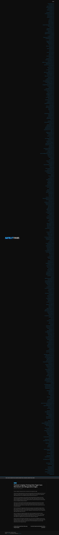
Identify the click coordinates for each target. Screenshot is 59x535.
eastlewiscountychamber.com (49, 202)
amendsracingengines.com (49, 364)
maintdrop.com (51, 49)
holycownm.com (51, 292)
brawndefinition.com (50, 210)
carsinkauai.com (51, 438)
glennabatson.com (51, 207)
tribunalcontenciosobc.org (49, 203)
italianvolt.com (51, 112)
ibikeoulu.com (52, 240)
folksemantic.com (51, 109)
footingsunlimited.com (50, 371)
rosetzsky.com (51, 229)
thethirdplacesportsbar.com (49, 411)
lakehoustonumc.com (50, 345)
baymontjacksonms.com (50, 274)
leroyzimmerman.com (50, 450)
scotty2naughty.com (50, 234)
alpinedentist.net (51, 54)
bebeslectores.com (51, 77)
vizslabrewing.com (51, 114)
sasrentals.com (51, 137)
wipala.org (52, 174)
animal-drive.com (51, 323)
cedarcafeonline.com (50, 14)
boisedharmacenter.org (50, 172)
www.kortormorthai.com (50, 365)
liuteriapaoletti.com (51, 279)
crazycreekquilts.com (50, 213)
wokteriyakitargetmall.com (49, 143)
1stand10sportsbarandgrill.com (49, 129)
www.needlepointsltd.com (50, 378)
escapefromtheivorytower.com (49, 89)
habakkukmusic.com (50, 346)
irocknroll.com (51, 104)
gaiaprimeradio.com (51, 257)
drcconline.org (51, 303)
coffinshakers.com (51, 242)
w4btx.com (52, 130)
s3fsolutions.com (51, 87)
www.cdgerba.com (51, 420)
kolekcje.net (52, 158)
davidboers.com (51, 340)
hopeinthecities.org (51, 180)
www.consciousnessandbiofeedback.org (47, 403)
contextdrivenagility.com (50, 239)
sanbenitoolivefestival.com (49, 185)
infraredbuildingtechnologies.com (48, 81)
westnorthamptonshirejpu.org (49, 64)
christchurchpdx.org (50, 215)
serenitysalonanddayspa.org (49, 13)
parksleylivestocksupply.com (49, 170)
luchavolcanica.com (51, 290)
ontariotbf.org (51, 34)
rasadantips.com (51, 19)
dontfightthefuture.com (50, 94)
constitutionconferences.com (49, 315)
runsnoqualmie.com (51, 373)
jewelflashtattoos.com (50, 42)
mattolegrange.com (51, 262)
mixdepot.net (52, 398)
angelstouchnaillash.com (50, 132)
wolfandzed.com (51, 394)
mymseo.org (52, 460)
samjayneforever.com (50, 433)
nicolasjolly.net (51, 222)
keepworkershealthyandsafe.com (48, 37)
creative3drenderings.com (50, 336)
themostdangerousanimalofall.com (48, 198)
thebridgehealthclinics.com (49, 331)
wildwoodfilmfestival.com (50, 63)
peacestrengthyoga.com (50, 360)
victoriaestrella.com (51, 297)
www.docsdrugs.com (50, 374)
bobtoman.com (51, 51)
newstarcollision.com (50, 135)
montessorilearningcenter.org (49, 430)
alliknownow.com (51, 200)
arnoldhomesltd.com (50, 96)
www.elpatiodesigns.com (50, 416)
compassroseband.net (50, 320)
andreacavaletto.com (50, 169)
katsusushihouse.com (50, 225)
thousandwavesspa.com (50, 298)
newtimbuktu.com (51, 21)
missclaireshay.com (51, 3)
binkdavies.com (51, 214)
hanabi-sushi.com (51, 393)
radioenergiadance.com (50, 56)
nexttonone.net (51, 348)
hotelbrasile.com (51, 66)
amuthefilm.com (51, 219)
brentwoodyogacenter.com (49, 385)
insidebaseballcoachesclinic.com (49, 436)
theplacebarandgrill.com (50, 304)
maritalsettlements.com (50, 272)
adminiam (21, 488)
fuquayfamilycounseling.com (49, 456)
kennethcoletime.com (50, 248)
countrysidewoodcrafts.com (49, 32)
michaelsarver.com (51, 139)
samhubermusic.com (50, 473)
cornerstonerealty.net (50, 401)
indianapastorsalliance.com (49, 309)
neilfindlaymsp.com (51, 300)
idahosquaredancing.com (50, 107)
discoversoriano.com (50, 189)
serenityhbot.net (51, 349)
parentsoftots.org (51, 335)
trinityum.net (52, 409)
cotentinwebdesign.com (50, 73)
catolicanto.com (51, 159)
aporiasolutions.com (50, 328)
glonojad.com (52, 230)
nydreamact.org (51, 39)
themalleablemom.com (50, 247)
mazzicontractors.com (50, 410)
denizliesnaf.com (51, 314)
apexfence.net (52, 474)
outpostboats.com (51, 178)
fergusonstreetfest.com (50, 431)
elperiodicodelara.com (50, 6)
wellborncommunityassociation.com (48, 62)
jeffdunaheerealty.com (50, 359)
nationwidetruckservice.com (49, 293)
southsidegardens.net (50, 408)
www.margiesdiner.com (50, 375)
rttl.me (53, 465)
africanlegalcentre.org (50, 224)
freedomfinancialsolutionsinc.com (48, 361)
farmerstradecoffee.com (50, 338)
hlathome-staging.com (50, 142)
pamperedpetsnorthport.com (49, 122)
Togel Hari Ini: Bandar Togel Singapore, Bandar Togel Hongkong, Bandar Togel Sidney (20, 477)
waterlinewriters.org (51, 333)
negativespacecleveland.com (49, 278)
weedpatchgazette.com (50, 118)
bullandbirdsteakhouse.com (49, 379)
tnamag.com (52, 324)
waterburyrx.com (51, 305)
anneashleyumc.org (51, 368)
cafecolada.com (51, 188)
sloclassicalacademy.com (50, 204)
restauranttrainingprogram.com (49, 148)
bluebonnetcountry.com (50, 46)
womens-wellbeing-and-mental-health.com (47, 153)
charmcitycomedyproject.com (49, 237)
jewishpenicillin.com (51, 150)
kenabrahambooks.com (50, 217)
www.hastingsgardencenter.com (49, 405)
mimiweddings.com (51, 468)
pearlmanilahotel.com (50, 48)
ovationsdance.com (51, 155)
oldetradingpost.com (50, 74)
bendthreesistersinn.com (50, 283)
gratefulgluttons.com (50, 182)
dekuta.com (52, 395)
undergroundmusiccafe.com (49, 471)
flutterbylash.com (51, 444)
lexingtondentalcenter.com (49, 144)
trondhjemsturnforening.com (49, 424)
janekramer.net (51, 253)
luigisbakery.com (51, 391)
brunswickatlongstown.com (49, 250)
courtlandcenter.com (50, 299)
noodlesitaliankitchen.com (50, 38)
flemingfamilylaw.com (50, 453)
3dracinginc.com (51, 195)
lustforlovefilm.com (51, 220)
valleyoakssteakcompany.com (49, 310)
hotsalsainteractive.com (50, 12)
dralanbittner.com (51, 115)
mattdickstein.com (51, 343)
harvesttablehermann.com (49, 82)
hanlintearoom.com (51, 445)
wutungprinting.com (50, 270)
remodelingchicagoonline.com (49, 384)
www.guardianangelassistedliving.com (48, 423)
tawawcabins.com (51, 108)
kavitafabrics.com (51, 289)
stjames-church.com (50, 233)
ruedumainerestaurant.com (49, 228)
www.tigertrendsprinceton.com (49, 354)
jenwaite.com (52, 448)
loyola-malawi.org (51, 175)
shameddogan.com (51, 334)
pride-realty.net (51, 441)
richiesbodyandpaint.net (50, 7)
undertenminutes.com (50, 17)
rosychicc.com (51, 177)
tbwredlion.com (51, 426)
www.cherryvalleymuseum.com (49, 72)
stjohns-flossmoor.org (50, 284)
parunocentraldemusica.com (49, 421)
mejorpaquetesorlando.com (49, 128)
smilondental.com (51, 134)
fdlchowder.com (51, 376)
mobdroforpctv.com (51, 183)
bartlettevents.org (51, 68)
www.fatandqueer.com (50, 366)
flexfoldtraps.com (51, 363)
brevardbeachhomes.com (50, 88)
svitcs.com (52, 318)
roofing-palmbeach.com (50, 93)
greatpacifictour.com (50, 295)
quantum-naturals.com (50, 429)
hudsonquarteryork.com (50, 418)
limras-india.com (51, 4)
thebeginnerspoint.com (50, 190)
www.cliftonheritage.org (50, 381)
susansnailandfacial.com (50, 351)
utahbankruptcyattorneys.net (49, 103)
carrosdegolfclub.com (50, 83)
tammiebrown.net (51, 258)
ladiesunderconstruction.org (49, 76)
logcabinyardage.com (50, 339)
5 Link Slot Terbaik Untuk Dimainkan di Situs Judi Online (38, 527)
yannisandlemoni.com (50, 117)
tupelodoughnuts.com (50, 124)
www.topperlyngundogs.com (49, 356)
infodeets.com (51, 11)
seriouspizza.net (51, 319)
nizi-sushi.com (51, 254)
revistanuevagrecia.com (50, 232)
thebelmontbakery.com (50, 29)
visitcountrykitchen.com (50, 265)
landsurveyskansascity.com (49, 369)
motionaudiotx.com (51, 464)
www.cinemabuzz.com (50, 396)
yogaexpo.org (52, 167)
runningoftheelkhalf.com (50, 358)
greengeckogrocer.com (50, 140)
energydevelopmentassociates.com (48, 84)
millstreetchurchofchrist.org (49, 439)
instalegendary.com (51, 36)
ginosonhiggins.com (51, 269)
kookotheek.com (51, 57)
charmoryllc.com (51, 194)
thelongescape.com (51, 260)
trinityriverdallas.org (50, 162)
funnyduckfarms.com (50, 446)
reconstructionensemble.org (49, 288)
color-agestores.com (50, 173)
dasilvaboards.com (51, 205)
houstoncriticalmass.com (50, 197)
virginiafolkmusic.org (50, 154)
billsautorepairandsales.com (49, 428)
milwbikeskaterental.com (50, 273)
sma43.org (52, 383)
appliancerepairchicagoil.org (49, 33)
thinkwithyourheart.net (50, 102)
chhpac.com (52, 461)
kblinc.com (52, 119)
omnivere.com (51, 18)
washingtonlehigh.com (50, 390)
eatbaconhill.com (51, 23)
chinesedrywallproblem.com (49, 282)
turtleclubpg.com (51, 294)
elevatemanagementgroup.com (49, 449)
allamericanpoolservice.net (49, 149)
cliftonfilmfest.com (51, 98)
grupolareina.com (51, 71)
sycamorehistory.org (50, 400)
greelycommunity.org (50, 227)
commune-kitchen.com (50, 218)
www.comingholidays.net (50, 192)
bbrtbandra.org (51, 44)
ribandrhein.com (51, 157)
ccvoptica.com (51, 389)
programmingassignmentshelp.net (48, 24)
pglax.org (52, 277)
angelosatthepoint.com (50, 308)
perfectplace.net (51, 163)
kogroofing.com (51, 53)
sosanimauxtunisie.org (50, 52)
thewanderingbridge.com (50, 245)
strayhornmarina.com (50, 208)
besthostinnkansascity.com (49, 469)
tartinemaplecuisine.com (50, 252)
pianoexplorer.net (51, 406)
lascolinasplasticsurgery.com (49, 380)
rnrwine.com (52, 454)
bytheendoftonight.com (50, 179)
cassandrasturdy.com (50, 184)
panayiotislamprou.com (50, 58)
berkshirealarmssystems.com (49, 113)
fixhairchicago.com (51, 313)
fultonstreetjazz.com (50, 67)
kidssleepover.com (51, 26)
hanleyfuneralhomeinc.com (49, 127)
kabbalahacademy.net (50, 133)
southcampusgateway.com (49, 59)
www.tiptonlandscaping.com (49, 386)
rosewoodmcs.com (51, 399)
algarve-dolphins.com (50, 267)
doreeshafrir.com (51, 235)
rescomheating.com (51, 466)
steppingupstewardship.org (49, 388)
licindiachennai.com (51, 8)
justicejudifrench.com (50, 244)
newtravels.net (51, 27)
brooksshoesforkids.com (50, 325)
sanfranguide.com (51, 193)
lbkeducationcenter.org (50, 160)
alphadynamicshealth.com (50, 443)
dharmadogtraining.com (50, 463)
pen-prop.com (51, 353)
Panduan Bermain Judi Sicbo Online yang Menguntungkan (20, 527)
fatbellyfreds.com (51, 415)
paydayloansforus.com (50, 28)
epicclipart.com (51, 47)
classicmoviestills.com (50, 187)
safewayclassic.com (51, 31)
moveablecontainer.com (50, 69)
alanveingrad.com (51, 268)
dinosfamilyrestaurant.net (50, 79)
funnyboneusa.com (51, 285)
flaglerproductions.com (50, 209)
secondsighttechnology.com (49, 138)
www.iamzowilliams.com (50, 404)
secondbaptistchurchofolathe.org (48, 459)
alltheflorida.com (51, 435)
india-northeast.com (50, 92)
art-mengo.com (51, 255)
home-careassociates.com (50, 168)
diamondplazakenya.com (50, 425)
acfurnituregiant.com (50, 16)
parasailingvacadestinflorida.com (48, 440)
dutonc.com (52, 259)
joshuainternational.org (50, 350)
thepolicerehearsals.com (50, 199)
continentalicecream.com (50, 212)
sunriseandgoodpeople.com (49, 280)
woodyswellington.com (50, 414)
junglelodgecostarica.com (50, 263)
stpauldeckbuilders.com (50, 370)
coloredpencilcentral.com (50, 97)
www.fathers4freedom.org (50, 355)
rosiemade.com (51, 123)
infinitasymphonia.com (50, 223)
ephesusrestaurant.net (50, 413)
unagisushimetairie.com (50, 41)
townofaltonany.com (50, 275)
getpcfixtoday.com (51, 43)
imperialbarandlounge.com (49, 99)
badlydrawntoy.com (51, 344)
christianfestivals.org (50, 264)
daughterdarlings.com (50, 9)
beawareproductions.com (50, 238)
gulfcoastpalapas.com (50, 330)
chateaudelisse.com (51, 61)
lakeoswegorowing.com (50, 455)
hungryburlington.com (50, 249)
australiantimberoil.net (50, 78)
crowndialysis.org (51, 147)
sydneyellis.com (51, 145)
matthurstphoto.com (50, 434)
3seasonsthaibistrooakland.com (49, 164)
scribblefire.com (51, 165)
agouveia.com (52, 458)
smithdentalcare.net (51, 470)
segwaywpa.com (51, 329)
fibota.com (52, 419)
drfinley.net (52, 451)
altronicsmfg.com (51, 22)
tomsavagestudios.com (50, 152)
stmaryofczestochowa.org (50, 243)
